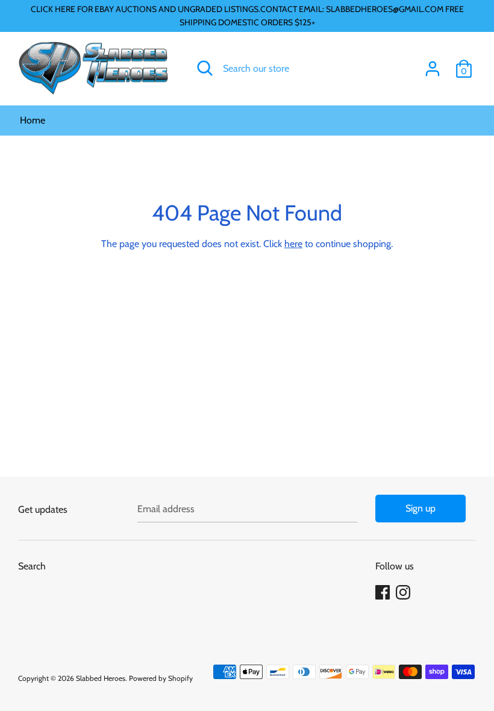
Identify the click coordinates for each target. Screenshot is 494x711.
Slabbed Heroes (100, 678)
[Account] (433, 64)
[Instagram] (404, 592)
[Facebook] (383, 592)
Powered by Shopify (161, 678)
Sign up (420, 508)
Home (32, 120)
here (293, 243)
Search (32, 566)
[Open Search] (205, 68)
